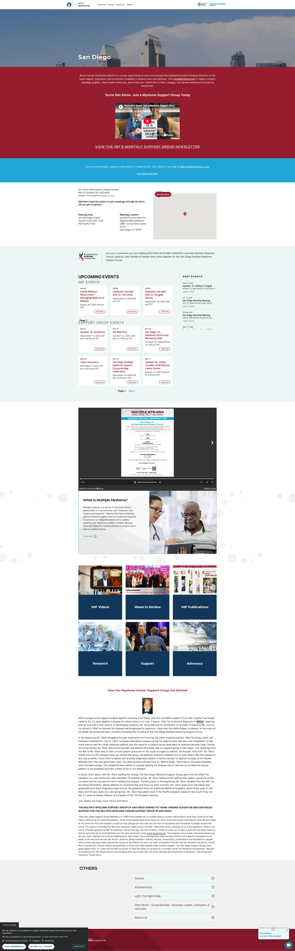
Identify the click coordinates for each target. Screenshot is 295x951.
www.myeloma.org (156, 833)
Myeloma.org (84, 4)
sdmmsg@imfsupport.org (194, 166)
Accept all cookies (41, 946)
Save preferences (14, 946)
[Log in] (69, 4)
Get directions (163, 194)
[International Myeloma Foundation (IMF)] (92, 939)
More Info (79, 946)
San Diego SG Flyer (147, 173)
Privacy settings (9, 925)
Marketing (49, 940)
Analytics (36, 940)
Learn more (100, 312)
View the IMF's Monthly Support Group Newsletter (147, 147)
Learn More (88, 536)
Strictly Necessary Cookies (16, 940)
